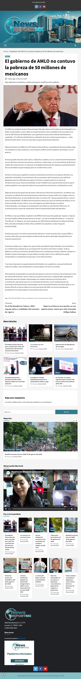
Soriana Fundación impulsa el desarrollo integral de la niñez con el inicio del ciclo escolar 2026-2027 (25, 584)
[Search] (75, 45)
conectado (26, 402)
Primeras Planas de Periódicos (9, 568)
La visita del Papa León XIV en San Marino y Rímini (40, 579)
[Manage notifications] (4, 674)
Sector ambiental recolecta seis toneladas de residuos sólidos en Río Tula (40, 541)
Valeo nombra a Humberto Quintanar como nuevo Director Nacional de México (71, 582)
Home (5, 51)
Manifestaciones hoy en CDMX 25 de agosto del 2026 (23, 454)
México (7, 56)
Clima (52, 528)
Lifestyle (22, 571)
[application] (40, 490)
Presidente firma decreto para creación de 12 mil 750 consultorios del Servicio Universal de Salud (14, 347)
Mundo (43, 571)
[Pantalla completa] (75, 509)
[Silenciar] (72, 509)
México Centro (39, 530)
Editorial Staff (21, 79)
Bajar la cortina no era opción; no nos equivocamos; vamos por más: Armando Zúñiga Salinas (58, 307)
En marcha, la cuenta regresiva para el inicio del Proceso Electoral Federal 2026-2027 (65, 381)
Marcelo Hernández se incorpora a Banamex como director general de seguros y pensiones (56, 583)
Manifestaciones (10, 449)
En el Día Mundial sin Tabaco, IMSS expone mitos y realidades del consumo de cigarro (22, 307)
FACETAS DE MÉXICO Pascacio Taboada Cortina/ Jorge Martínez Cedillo (30, 298)
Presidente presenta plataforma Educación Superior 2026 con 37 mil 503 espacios (15, 381)
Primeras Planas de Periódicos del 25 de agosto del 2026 (10, 580)
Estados (37, 526)
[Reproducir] (6, 509)
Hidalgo (37, 528)
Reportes (18, 449)
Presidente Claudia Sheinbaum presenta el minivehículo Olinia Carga (39, 380)
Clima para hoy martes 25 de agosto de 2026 (56, 538)
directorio (22, 638)
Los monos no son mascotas (36, 345)
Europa (37, 571)
